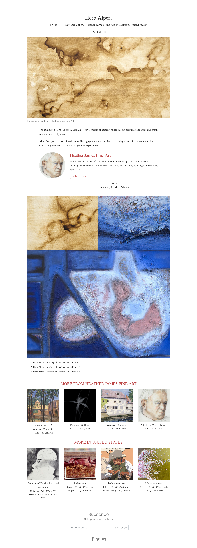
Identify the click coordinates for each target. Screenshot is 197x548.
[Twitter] (98, 539)
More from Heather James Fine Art (99, 383)
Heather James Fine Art (90, 155)
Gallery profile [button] (79, 175)
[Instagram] (104, 539)
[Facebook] (92, 539)
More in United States (98, 442)
